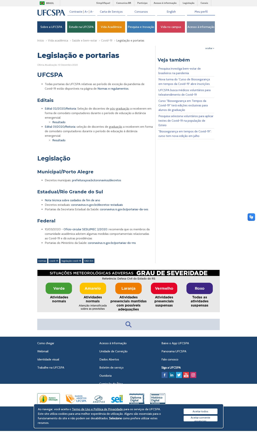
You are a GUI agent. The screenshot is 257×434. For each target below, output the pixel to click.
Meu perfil (201, 11)
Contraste (75, 11)
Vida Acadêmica (111, 27)
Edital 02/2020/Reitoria (60, 108)
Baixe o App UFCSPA (175, 343)
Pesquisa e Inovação (141, 27)
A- (92, 11)
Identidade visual (48, 359)
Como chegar (45, 343)
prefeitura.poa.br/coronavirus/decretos (96, 180)
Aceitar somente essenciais (200, 418)
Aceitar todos (200, 411)
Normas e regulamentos (112, 88)
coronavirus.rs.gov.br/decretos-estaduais (97, 205)
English (171, 11)
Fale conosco (169, 359)
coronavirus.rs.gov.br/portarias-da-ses (124, 209)
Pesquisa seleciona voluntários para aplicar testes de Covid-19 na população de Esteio (185, 120)
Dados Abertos (109, 359)
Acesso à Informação (113, 343)
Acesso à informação (200, 27)
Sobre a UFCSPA (51, 27)
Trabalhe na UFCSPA (50, 367)
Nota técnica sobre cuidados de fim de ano (72, 200)
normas (42, 260)
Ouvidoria (105, 375)
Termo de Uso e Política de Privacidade (97, 409)
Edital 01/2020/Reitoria (60, 126)
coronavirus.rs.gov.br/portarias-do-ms (112, 243)
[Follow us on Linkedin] (172, 375)
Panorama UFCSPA (173, 351)
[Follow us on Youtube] (186, 375)
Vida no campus (171, 27)
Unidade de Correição (113, 351)
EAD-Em (88, 260)
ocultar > (209, 48)
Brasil (50, 3)
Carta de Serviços (111, 11)
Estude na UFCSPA (81, 27)
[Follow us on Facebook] (165, 375)
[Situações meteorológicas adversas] (128, 311)
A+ (86, 11)
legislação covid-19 (71, 260)
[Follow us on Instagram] (193, 375)
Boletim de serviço (111, 367)
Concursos (141, 11)
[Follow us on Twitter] (179, 375)
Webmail (43, 351)
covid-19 (53, 260)
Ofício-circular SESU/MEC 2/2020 (85, 229)
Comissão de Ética (111, 384)
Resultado (58, 122)
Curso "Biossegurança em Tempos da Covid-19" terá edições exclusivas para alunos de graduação (183, 105)
